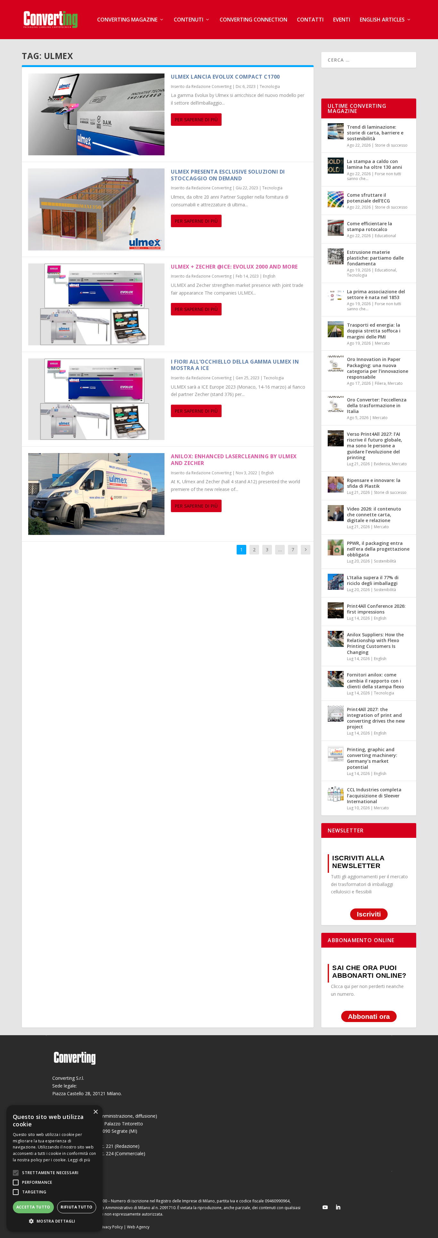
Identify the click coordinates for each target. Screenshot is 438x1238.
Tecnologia (270, 86)
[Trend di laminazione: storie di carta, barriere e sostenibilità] (336, 131)
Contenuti (188, 20)
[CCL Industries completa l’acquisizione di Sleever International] (336, 794)
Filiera (380, 383)
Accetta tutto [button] (33, 1207)
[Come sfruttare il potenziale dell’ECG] (336, 199)
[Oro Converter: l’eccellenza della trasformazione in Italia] (336, 404)
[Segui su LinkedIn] (338, 1207)
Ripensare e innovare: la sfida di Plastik (373, 483)
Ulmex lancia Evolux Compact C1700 (225, 76)
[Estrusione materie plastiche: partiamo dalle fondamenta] (336, 256)
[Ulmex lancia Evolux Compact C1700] (96, 114)
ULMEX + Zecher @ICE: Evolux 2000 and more (234, 266)
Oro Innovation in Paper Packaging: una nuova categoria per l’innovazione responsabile (377, 368)
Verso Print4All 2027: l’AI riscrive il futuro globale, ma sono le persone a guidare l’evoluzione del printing (374, 445)
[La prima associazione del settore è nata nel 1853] (336, 296)
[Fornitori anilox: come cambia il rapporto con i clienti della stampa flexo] (336, 679)
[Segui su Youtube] (325, 1207)
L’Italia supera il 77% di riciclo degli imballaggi (373, 580)
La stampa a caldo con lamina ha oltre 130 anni (374, 164)
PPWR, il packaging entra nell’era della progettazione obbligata (378, 549)
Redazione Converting (211, 86)
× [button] (95, 1112)
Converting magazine (127, 20)
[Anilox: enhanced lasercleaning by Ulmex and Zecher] (96, 494)
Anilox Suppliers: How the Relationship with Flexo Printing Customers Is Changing (375, 643)
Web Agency (138, 1227)
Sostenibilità (385, 561)
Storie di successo (391, 145)
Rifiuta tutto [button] (76, 1207)
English (269, 276)
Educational (385, 235)
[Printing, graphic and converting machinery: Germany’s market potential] (336, 754)
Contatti (310, 20)
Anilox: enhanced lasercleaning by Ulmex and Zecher (234, 460)
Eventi (341, 20)
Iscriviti (369, 914)
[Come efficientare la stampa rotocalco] (336, 228)
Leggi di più (79, 1160)
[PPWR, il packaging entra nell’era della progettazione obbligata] (336, 547)
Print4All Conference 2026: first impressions (376, 609)
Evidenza (382, 464)
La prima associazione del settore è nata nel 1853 (376, 294)
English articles (382, 20)
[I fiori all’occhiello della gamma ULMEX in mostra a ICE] (96, 399)
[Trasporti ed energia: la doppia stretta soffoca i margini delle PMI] (336, 329)
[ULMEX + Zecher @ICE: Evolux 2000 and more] (96, 304)
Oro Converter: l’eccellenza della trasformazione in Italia (377, 405)
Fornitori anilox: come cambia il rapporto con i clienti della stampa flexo (375, 680)
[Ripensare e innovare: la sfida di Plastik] (336, 485)
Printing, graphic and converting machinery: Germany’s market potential (372, 758)
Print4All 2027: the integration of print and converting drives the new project (376, 718)
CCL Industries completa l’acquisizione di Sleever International (374, 795)
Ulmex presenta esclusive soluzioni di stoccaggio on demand (228, 175)
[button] (54, 1221)
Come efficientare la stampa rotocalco (369, 226)
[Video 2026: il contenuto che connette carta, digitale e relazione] (336, 513)
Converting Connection (253, 20)
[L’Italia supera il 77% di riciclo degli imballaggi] (336, 582)
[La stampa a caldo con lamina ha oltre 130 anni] (336, 166)
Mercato (382, 343)
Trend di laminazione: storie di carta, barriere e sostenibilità (375, 133)
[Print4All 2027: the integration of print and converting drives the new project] (336, 714)
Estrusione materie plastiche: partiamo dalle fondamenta (375, 258)
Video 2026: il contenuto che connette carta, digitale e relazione (374, 514)
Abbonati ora (369, 1016)
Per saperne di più (196, 119)
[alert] (54, 1168)
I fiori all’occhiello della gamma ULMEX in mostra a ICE (235, 365)
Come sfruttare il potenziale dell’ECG (368, 198)
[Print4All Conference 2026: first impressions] (336, 610)
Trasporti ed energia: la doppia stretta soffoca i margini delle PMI (373, 331)
